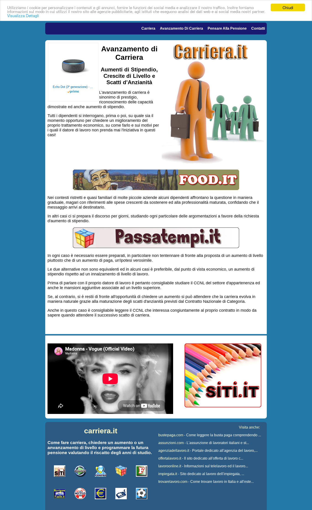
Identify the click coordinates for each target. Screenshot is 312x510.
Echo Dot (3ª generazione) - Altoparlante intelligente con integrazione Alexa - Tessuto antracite (73, 87)
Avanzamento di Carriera (181, 28)
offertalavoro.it (169, 458)
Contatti (258, 28)
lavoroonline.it (169, 466)
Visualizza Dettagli (23, 15)
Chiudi (288, 7)
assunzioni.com (171, 443)
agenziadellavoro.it (173, 450)
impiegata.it (167, 474)
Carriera (148, 28)
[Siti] (223, 406)
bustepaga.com (170, 435)
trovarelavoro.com (172, 482)
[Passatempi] (156, 246)
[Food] (156, 188)
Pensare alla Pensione (227, 28)
